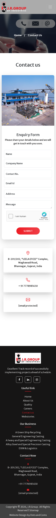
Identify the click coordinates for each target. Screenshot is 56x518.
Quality (28, 404)
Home (18, 35)
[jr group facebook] (19, 379)
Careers (28, 408)
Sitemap (34, 510)
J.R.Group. (32, 506)
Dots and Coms (38, 515)
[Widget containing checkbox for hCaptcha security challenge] (28, 216)
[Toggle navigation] (50, 7)
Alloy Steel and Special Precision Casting (28, 444)
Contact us (28, 412)
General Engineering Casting (28, 436)
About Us (28, 400)
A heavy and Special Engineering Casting (28, 440)
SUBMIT (28, 231)
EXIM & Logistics (28, 448)
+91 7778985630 (28, 483)
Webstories (28, 416)
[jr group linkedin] (28, 379)
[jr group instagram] (37, 379)
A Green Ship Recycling (28, 432)
